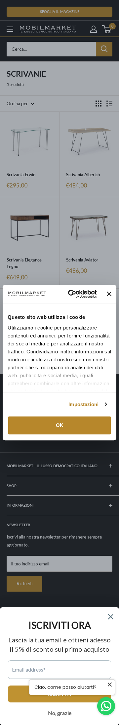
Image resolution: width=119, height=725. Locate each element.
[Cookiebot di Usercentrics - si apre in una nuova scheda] (72, 294)
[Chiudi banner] (109, 294)
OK (59, 425)
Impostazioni (83, 404)
